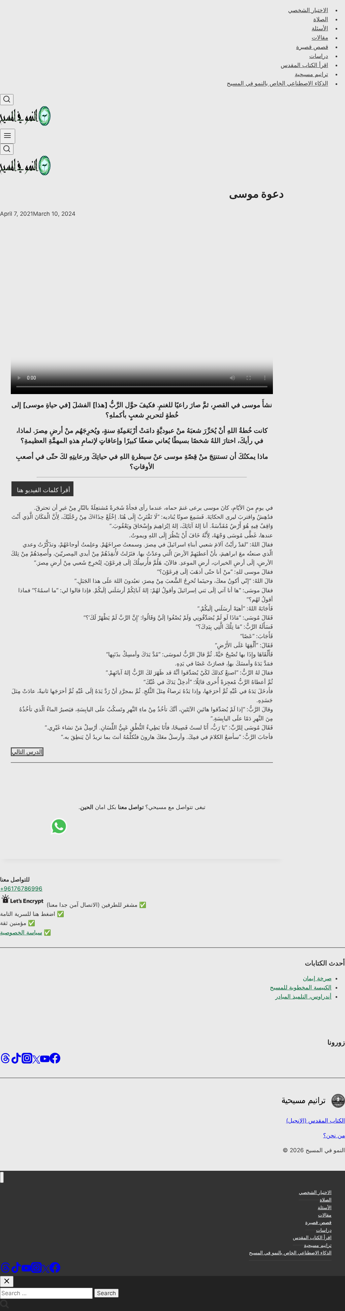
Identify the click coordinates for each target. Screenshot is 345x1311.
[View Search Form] (6, 99)
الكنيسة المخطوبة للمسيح (301, 987)
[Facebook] (55, 1060)
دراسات (318, 56)
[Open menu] (7, 136)
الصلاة (320, 19)
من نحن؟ (334, 1135)
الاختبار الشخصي (308, 10)
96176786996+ (21, 888)
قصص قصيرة (312, 46)
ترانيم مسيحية (311, 74)
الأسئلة (320, 28)
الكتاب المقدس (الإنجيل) (315, 1120)
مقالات (320, 37)
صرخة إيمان (317, 978)
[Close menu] (2, 1177)
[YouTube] (45, 1060)
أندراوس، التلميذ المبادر (303, 996)
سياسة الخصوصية (21, 932)
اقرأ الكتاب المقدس (304, 65)
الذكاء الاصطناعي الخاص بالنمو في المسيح (277, 83)
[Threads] (5, 1060)
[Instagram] (27, 1060)
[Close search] (6, 1281)
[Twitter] (36, 1060)
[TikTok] (16, 1060)
